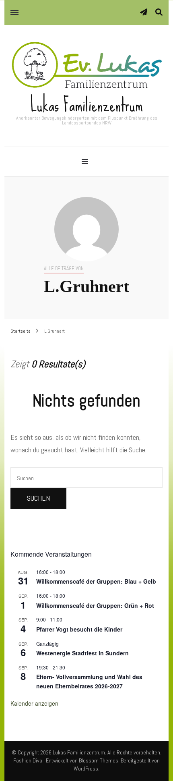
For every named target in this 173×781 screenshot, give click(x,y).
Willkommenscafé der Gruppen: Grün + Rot (95, 605)
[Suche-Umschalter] (159, 12)
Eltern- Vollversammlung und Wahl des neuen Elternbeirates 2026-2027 (89, 681)
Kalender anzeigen (34, 703)
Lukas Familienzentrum (86, 104)
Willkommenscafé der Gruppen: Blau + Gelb (96, 581)
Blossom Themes (98, 760)
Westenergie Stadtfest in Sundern (82, 653)
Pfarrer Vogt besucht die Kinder (79, 629)
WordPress (86, 768)
